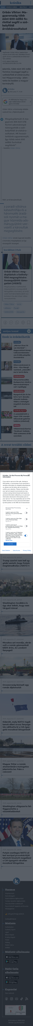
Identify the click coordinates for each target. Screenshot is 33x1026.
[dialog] (16, 513)
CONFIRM (10, 543)
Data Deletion (6, 550)
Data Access (16, 550)
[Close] (29, 475)
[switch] (25, 513)
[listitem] (16, 508)
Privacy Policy (27, 550)
